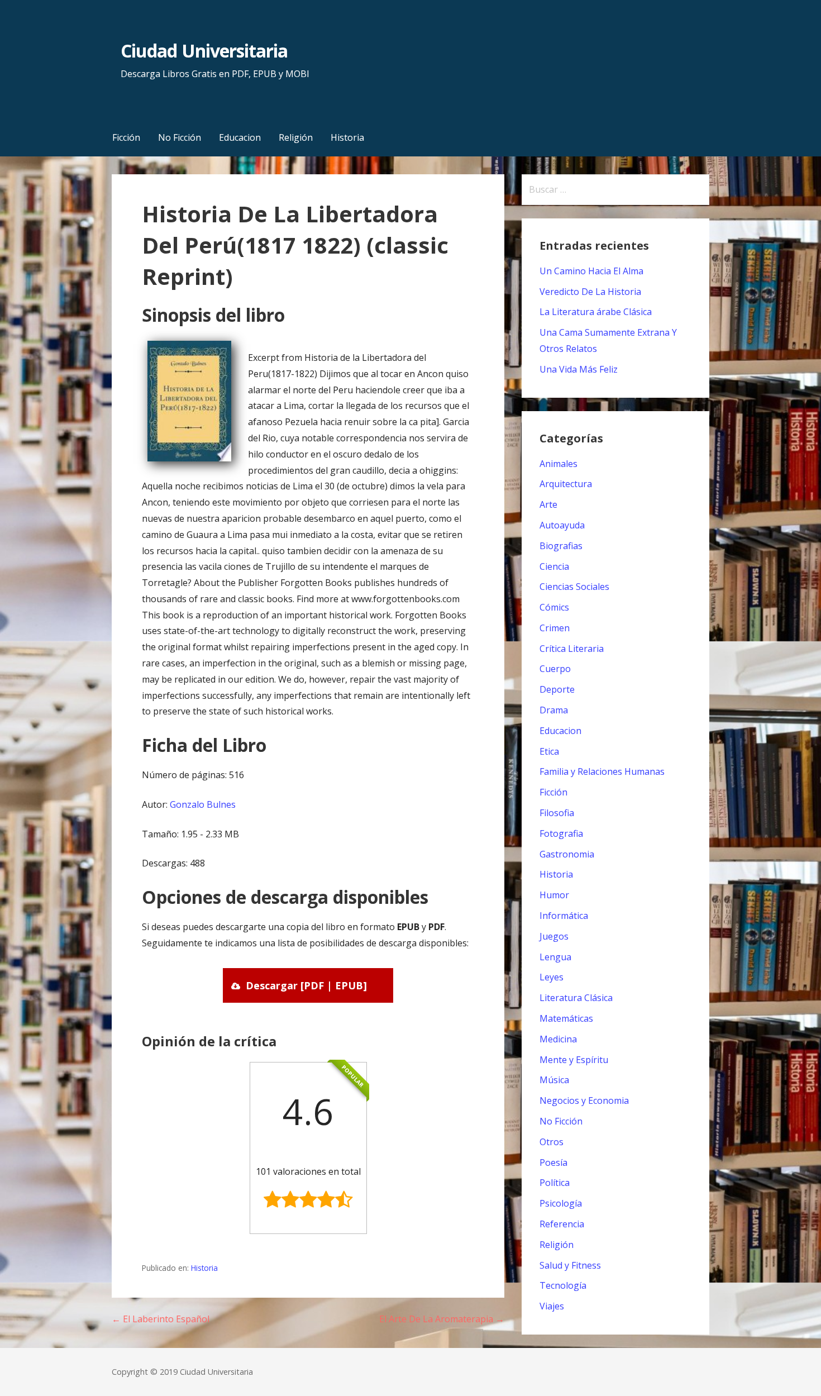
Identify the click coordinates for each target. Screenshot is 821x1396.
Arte (548, 504)
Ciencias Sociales (574, 586)
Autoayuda (562, 525)
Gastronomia (567, 854)
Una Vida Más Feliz (579, 369)
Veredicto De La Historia (590, 291)
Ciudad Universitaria (204, 51)
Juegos (554, 936)
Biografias (561, 546)
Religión (296, 137)
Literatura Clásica (576, 998)
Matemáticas (566, 1018)
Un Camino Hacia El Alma (591, 271)
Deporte (557, 689)
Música (554, 1080)
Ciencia (554, 566)
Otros (552, 1142)
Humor (554, 895)
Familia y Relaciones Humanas (602, 771)
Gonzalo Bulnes (203, 804)
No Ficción (179, 137)
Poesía (553, 1162)
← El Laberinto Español (160, 1319)
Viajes (552, 1306)
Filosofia (557, 813)
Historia (347, 137)
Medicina (558, 1039)
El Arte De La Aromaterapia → (441, 1319)
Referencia (562, 1224)
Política (555, 1182)
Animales (558, 464)
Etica (549, 751)
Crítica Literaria (572, 648)
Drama (554, 710)
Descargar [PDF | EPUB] (306, 985)
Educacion (240, 137)
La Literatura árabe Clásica (596, 312)
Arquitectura (566, 484)
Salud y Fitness (570, 1265)
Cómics (554, 607)
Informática (564, 915)
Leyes (552, 977)
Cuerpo (555, 669)
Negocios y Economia (584, 1100)
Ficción (126, 137)
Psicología (561, 1203)
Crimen (555, 628)
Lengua (555, 957)
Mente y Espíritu (574, 1060)
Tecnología (563, 1285)
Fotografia (561, 833)
